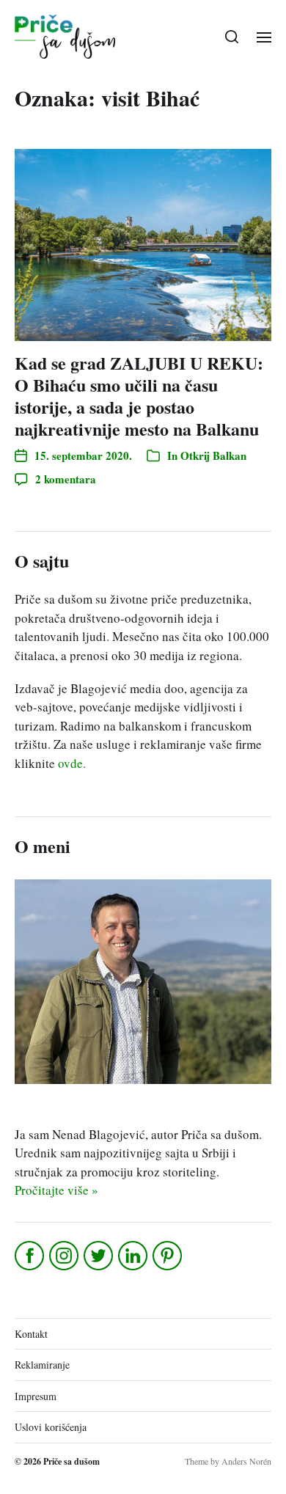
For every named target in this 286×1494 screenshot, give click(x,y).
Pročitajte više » (56, 1190)
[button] (232, 36)
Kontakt (31, 1334)
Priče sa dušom (71, 1461)
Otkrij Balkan (213, 455)
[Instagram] (65, 1255)
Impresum (35, 1396)
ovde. (72, 763)
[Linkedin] (134, 1255)
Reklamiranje (42, 1365)
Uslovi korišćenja (51, 1427)
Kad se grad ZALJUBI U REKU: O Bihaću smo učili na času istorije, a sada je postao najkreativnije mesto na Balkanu (139, 396)
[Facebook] (30, 1255)
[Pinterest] (168, 1255)
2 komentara (65, 479)
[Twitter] (99, 1255)
